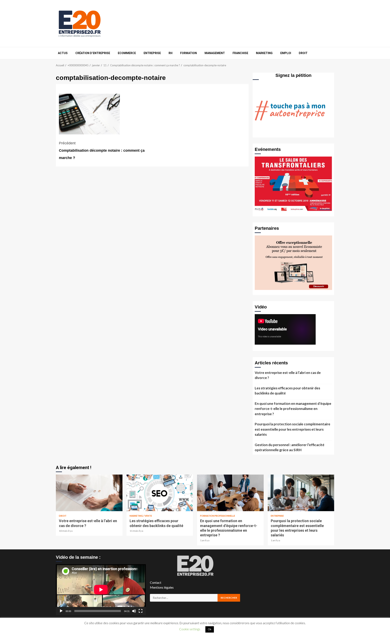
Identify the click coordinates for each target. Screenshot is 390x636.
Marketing (264, 53)
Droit (303, 53)
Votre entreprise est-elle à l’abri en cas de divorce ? (288, 375)
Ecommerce (127, 53)
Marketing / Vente (141, 516)
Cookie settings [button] (189, 629)
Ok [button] (209, 629)
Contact (155, 582)
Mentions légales (162, 587)
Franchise (240, 53)
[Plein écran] (141, 611)
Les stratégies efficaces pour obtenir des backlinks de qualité (287, 390)
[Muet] (134, 611)
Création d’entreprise (92, 53)
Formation (188, 53)
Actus (63, 53)
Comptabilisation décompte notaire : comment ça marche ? (102, 150)
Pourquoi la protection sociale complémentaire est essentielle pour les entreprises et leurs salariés (292, 429)
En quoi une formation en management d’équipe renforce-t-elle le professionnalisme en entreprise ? (293, 408)
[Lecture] (61, 611)
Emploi (285, 53)
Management (215, 53)
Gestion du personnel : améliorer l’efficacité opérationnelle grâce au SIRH (289, 447)
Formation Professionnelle (217, 516)
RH (170, 53)
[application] (101, 589)
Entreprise (152, 53)
